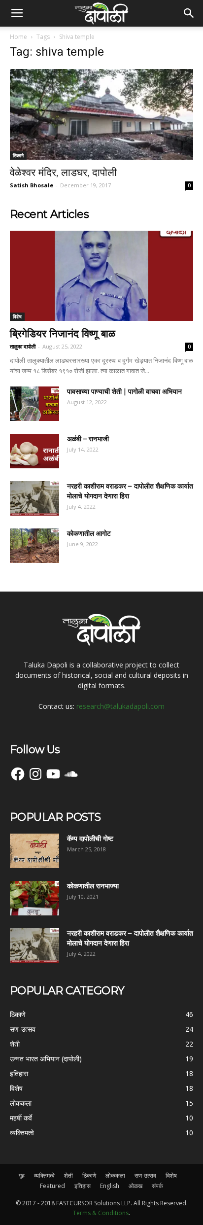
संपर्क (157, 1186)
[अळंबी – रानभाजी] (34, 451)
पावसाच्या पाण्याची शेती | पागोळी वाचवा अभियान (124, 391)
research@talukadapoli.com (120, 706)
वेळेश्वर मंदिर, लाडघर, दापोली (63, 172)
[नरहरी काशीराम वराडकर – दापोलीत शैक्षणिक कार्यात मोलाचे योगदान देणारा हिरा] (34, 498)
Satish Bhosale (31, 185)
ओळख (135, 1186)
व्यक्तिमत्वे (44, 1175)
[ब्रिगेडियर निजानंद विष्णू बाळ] (101, 276)
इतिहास (82, 1186)
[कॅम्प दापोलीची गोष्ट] (34, 851)
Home (18, 37)
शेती (68, 1175)
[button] (189, 13)
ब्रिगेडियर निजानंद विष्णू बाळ (62, 333)
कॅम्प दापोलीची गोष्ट (90, 838)
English (109, 1186)
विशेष (17, 316)
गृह (22, 1175)
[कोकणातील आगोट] (34, 545)
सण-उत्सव (145, 1175)
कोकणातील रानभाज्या (93, 885)
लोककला (115, 1175)
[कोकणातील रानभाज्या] (34, 898)
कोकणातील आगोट (89, 533)
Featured (52, 1186)
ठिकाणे (18, 155)
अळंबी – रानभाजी (88, 438)
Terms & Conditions (101, 1213)
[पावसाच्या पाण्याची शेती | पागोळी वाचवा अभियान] (34, 403)
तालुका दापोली (22, 346)
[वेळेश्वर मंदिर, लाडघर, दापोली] (101, 114)
